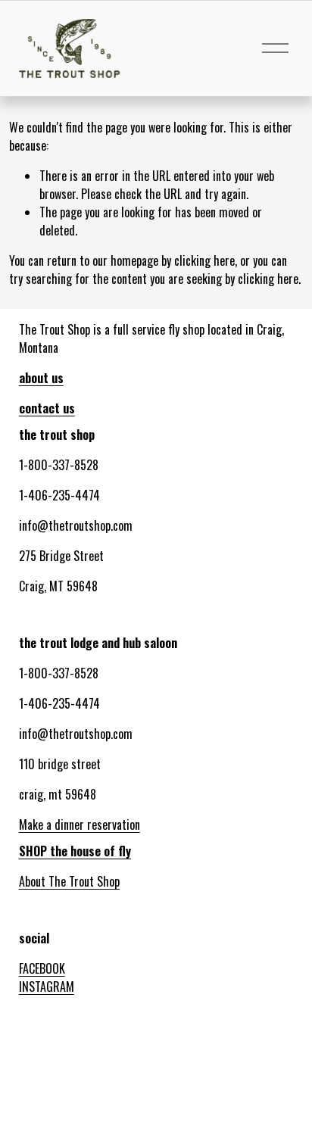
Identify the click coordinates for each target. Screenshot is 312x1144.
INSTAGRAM (46, 986)
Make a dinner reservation (79, 824)
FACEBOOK (42, 968)
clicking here (204, 260)
